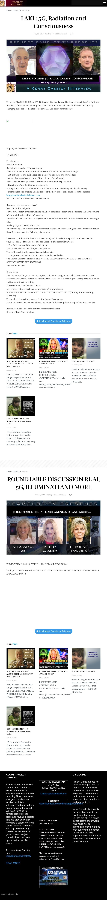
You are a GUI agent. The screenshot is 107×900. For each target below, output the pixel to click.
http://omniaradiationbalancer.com (23, 195)
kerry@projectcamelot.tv (18, 856)
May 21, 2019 (40, 495)
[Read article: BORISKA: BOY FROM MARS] (86, 348)
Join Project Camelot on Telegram (55, 321)
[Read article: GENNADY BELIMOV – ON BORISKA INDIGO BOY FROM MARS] (21, 406)
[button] (105, 3)
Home (9, 10)
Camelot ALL (17, 10)
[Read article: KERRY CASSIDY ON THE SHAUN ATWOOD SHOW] (53, 348)
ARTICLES (26, 10)
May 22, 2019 (38, 34)
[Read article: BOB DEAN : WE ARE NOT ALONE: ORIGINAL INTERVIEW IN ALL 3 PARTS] (21, 348)
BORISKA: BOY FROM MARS (83, 361)
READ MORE (13, 863)
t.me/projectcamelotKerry (53, 793)
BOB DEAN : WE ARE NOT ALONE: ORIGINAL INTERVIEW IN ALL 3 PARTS (20, 363)
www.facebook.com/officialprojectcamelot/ (61, 803)
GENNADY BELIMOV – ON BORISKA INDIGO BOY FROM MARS (19, 421)
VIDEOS (25, 471)
